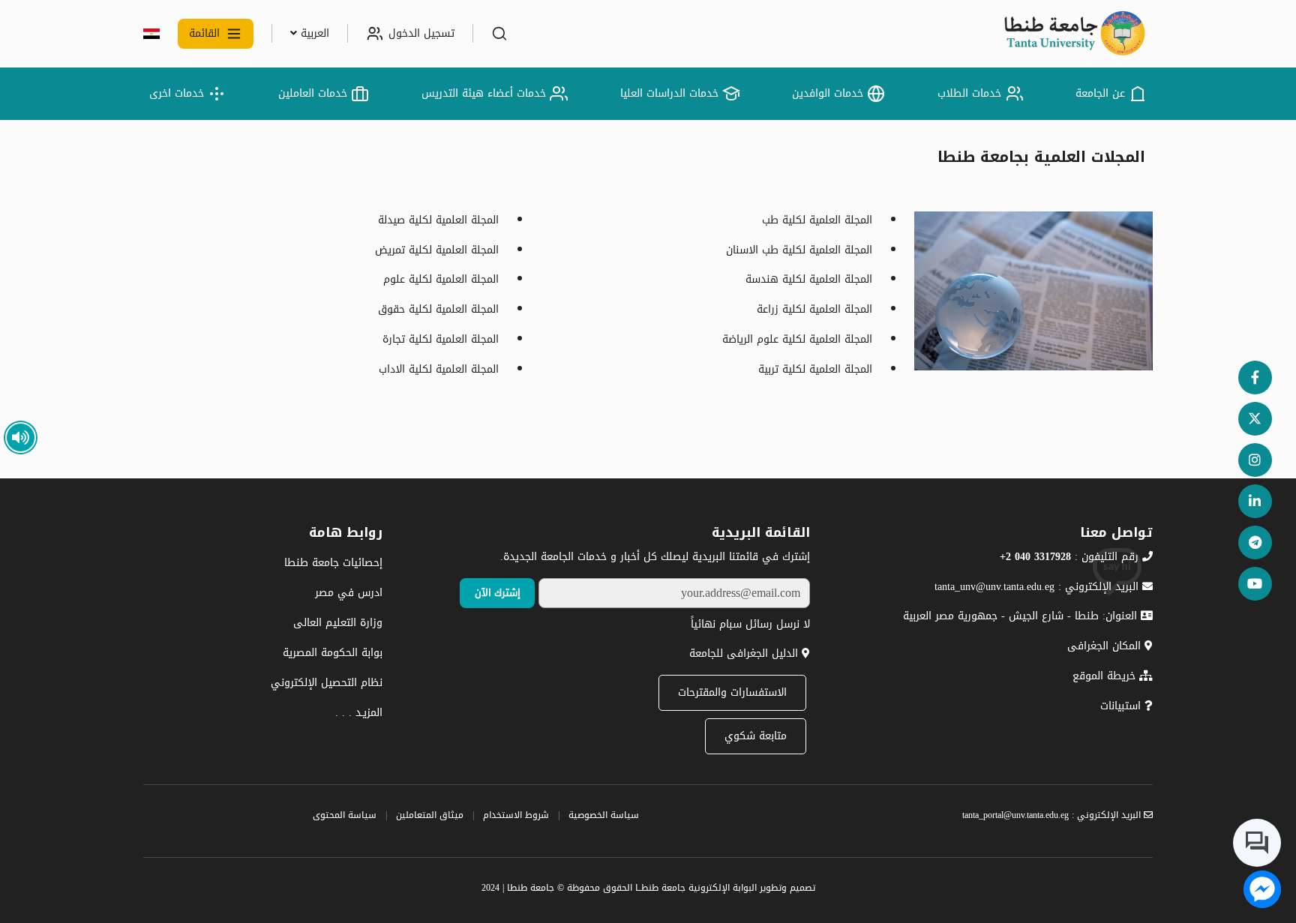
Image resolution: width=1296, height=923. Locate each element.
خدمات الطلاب (969, 93)
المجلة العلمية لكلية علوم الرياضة (797, 339)
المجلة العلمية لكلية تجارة (440, 339)
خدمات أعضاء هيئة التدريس (484, 93)
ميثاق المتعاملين (430, 815)
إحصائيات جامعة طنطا (333, 563)
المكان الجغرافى (1105, 646)
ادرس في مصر (348, 593)
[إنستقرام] (1255, 460)
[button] (499, 33)
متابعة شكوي (755, 736)
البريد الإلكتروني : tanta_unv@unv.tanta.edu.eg (1038, 587)
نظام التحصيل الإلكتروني (326, 683)
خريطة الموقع (1105, 676)
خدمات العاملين (312, 93)
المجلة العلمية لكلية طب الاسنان (799, 250)
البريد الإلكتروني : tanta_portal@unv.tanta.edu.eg (1053, 815)
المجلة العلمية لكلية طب (817, 220)
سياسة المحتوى (344, 815)
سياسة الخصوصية (603, 815)
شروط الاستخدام (516, 815)
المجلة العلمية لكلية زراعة (814, 309)
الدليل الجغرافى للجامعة (745, 653)
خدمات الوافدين (827, 93)
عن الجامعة (1100, 93)
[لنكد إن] (1255, 501)
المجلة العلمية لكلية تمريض (437, 250)
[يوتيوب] (1255, 584)
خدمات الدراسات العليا (669, 93)
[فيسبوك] (1255, 377)
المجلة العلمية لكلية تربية (815, 369)
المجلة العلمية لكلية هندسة (809, 279)
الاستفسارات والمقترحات (732, 692)
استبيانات (1122, 706)
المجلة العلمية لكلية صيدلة (438, 220)
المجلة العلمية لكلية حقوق (438, 309)
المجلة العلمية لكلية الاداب (439, 369)
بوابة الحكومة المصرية (332, 653)
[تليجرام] (1255, 542)
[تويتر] (1255, 419)
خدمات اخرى (176, 93)
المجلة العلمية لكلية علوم (441, 279)
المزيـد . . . (358, 713)
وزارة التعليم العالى (337, 623)
